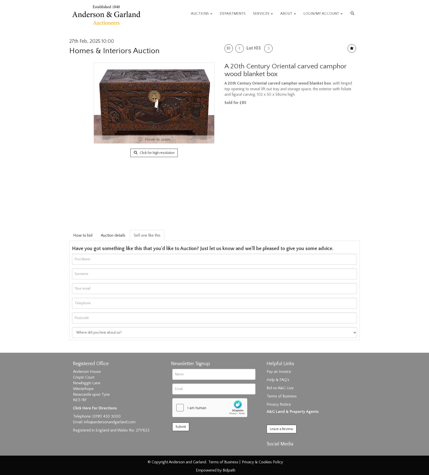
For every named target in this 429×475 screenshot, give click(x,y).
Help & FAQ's (278, 380)
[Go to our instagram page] (292, 452)
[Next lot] (268, 48)
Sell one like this (147, 235)
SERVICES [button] (261, 13)
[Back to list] (228, 48)
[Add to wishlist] (352, 48)
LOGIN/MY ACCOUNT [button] (321, 13)
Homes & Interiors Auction (114, 50)
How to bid (82, 235)
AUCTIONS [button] (200, 13)
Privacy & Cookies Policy (262, 462)
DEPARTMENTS (233, 13)
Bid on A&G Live (280, 388)
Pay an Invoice (279, 371)
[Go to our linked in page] (281, 452)
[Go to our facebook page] (271, 452)
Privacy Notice (279, 404)
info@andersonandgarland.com (110, 422)
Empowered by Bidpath (215, 470)
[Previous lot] (239, 48)
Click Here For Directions (95, 408)
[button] (353, 13)
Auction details (113, 235)
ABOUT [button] (286, 13)
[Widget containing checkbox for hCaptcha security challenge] (209, 407)
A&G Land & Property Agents (293, 411)
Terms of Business (282, 396)
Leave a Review (281, 429)
